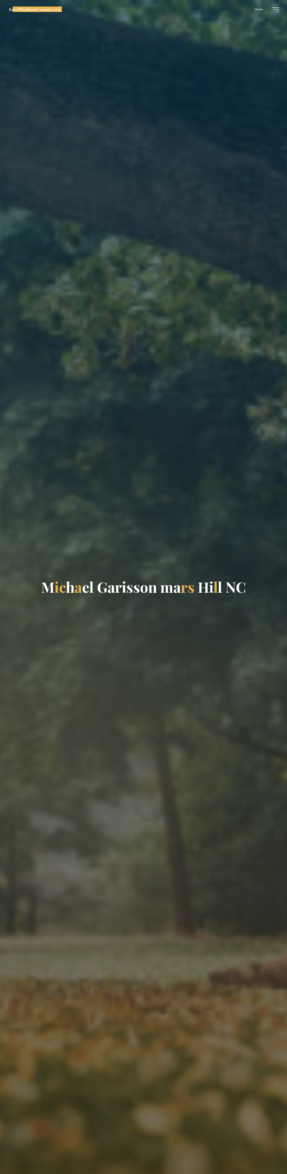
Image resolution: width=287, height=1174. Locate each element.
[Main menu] (275, 9)
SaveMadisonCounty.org (35, 9)
